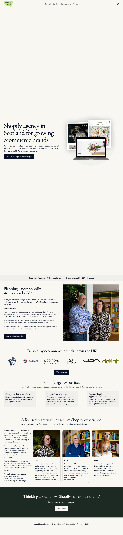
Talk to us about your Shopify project (19, 157)
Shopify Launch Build (80, 524)
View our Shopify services (15, 336)
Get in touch (61, 509)
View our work (61, 372)
